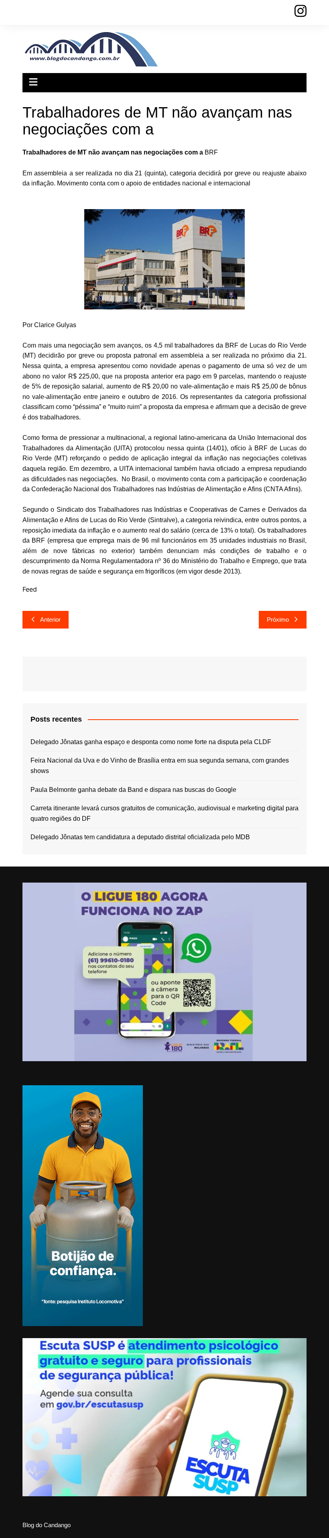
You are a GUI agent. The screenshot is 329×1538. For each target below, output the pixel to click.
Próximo (278, 619)
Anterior (50, 619)
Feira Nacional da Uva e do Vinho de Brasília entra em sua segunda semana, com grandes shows (159, 765)
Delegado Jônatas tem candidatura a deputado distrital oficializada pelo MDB (140, 837)
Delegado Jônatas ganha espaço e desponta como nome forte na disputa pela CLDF (150, 741)
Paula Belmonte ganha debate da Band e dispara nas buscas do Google (133, 789)
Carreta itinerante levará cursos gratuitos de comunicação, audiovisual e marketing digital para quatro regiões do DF (164, 813)
